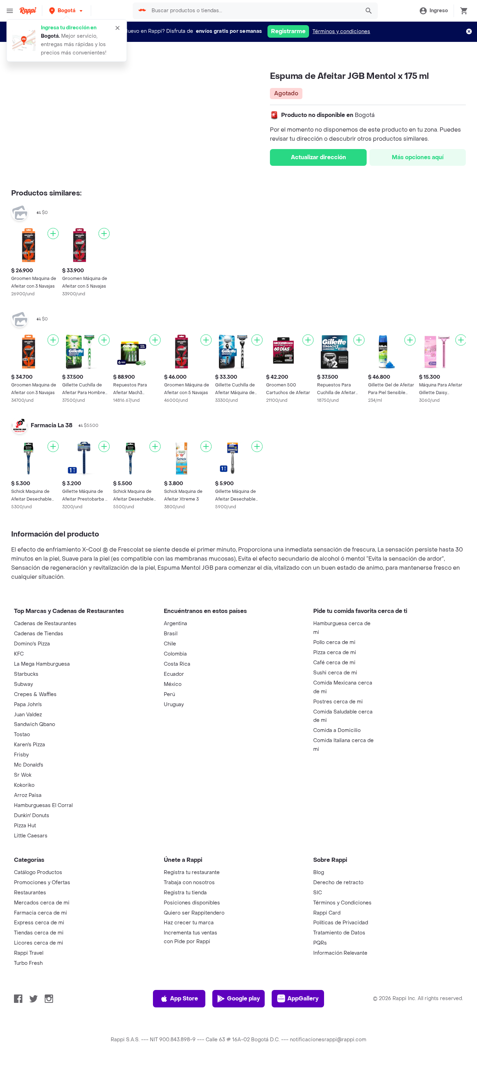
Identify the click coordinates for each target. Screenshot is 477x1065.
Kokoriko (24, 785)
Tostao (22, 734)
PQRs (320, 943)
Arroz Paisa (28, 795)
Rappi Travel (28, 953)
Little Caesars (30, 836)
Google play (243, 998)
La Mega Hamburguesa (42, 664)
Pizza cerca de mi (334, 652)
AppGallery (302, 998)
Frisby (21, 755)
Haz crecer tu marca (189, 922)
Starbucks (26, 674)
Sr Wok (22, 775)
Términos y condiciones (341, 31)
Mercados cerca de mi (41, 903)
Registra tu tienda (185, 892)
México (173, 684)
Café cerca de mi (334, 662)
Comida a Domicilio (337, 730)
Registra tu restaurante (192, 872)
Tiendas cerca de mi (39, 933)
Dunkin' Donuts (31, 815)
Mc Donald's (28, 765)
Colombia (175, 654)
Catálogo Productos (38, 872)
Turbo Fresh (28, 963)
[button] (66, 10)
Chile (170, 644)
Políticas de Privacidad (340, 922)
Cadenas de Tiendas (38, 633)
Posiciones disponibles (192, 903)
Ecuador (174, 674)
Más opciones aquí (417, 157)
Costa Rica (177, 664)
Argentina (175, 623)
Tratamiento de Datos (339, 933)
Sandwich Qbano (34, 724)
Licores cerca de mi (38, 943)
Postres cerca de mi (338, 701)
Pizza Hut (25, 825)
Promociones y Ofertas (42, 882)
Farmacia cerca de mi (40, 913)
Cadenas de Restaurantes (45, 623)
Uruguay (174, 704)
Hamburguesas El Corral (43, 805)
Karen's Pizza (29, 744)
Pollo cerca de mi (334, 642)
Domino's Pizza (32, 644)
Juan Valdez (28, 714)
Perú (169, 694)
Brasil (170, 633)
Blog (318, 872)
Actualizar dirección (318, 157)
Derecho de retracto (338, 882)
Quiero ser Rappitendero (194, 913)
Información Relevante (340, 953)
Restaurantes (30, 892)
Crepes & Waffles (35, 694)
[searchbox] (253, 10)
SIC (317, 892)
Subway (23, 684)
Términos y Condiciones (342, 903)
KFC (19, 654)
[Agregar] (53, 233)
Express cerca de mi (39, 922)
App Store (184, 998)
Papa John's (28, 704)
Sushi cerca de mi (335, 673)
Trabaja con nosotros (189, 882)
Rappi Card (326, 913)
